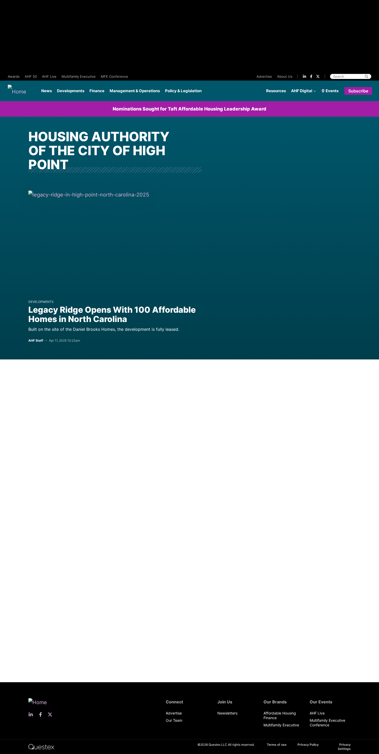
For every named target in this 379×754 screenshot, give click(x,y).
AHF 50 (31, 76)
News (46, 90)
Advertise (264, 76)
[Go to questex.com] (41, 746)
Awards (14, 76)
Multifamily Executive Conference (327, 722)
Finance (96, 90)
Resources (276, 90)
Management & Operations (135, 90)
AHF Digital (301, 90)
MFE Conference (114, 76)
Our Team (174, 720)
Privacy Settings (344, 747)
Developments (70, 90)
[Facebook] (311, 76)
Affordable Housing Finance (279, 715)
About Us (284, 76)
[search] (366, 76)
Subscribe (358, 90)
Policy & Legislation (183, 90)
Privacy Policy (308, 745)
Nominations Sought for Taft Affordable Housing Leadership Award (189, 109)
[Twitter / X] (318, 76)
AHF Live (49, 76)
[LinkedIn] (304, 76)
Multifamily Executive (79, 76)
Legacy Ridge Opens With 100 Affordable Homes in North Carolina (112, 314)
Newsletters (227, 713)
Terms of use (276, 745)
